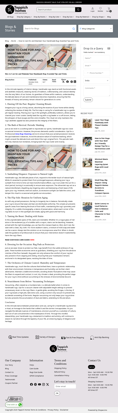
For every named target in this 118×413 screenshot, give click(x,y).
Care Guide (34, 368)
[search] (78, 9)
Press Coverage (11, 376)
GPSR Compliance (37, 376)
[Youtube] (39, 384)
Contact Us (9, 372)
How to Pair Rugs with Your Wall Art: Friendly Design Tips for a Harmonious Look (102, 143)
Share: (63, 79)
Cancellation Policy (61, 375)
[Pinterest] (35, 384)
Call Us (91, 367)
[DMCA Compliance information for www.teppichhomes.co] (14, 399)
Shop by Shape (98, 17)
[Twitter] (47, 384)
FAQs (32, 365)
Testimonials (10, 379)
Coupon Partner (11, 383)
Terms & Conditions (38, 410)
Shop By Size (67, 17)
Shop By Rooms (40, 17)
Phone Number (89, 70)
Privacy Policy (53, 410)
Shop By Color (54, 17)
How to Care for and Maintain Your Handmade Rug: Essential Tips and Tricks (49, 41)
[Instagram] (43, 384)
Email (86, 62)
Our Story (9, 365)
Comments (88, 85)
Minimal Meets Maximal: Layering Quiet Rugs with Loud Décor (101, 164)
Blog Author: (10, 80)
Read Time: (54, 81)
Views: (45, 80)
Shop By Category (23, 17)
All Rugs (10, 17)
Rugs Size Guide (36, 372)
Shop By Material (82, 17)
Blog (109, 17)
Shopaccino (102, 410)
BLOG (13, 41)
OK (57, 393)
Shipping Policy (60, 368)
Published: (33, 80)
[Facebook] (31, 384)
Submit (88, 100)
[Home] (16, 10)
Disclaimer (64, 410)
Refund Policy (59, 372)
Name (87, 55)
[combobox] (86, 73)
